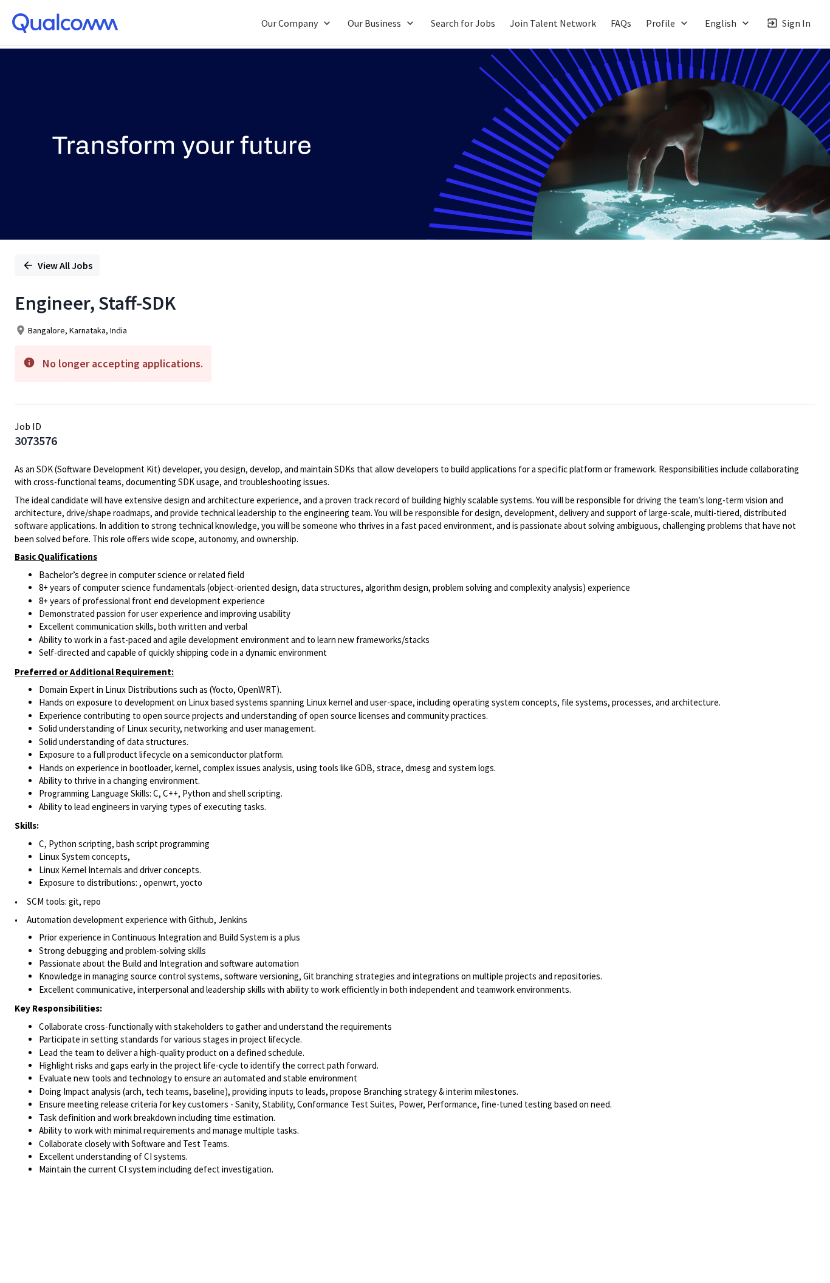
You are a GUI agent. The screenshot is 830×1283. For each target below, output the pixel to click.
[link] (65, 23)
